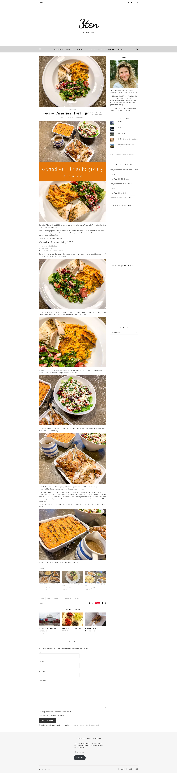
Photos (69, 49)
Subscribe (79, 758)
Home (41, 2)
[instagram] (129, 2)
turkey (77, 598)
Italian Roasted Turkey (49, 246)
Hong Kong (121, 133)
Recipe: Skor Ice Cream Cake (128, 139)
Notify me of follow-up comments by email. (56, 712)
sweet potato (57, 598)
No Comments (80, 118)
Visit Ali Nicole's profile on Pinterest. (122, 155)
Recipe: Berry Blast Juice (71, 628)
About (121, 49)
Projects (91, 49)
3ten (88, 23)
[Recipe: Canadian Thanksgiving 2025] (72, 577)
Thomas (113, 198)
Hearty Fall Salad (47, 248)
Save (98, 603)
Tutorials (58, 49)
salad (48, 598)
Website (42, 671)
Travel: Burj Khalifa (120, 193)
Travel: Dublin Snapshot (122, 179)
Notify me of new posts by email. (52, 715)
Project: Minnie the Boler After (126, 146)
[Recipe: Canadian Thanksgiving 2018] (49, 577)
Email (41, 662)
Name (42, 652)
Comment (42, 681)
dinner (42, 598)
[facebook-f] (131, 2)
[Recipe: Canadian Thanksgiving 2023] (95, 577)
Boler (119, 127)
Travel (111, 49)
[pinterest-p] (134, 2)
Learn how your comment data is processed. (83, 725)
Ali (42, 603)
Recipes (101, 49)
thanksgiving (68, 598)
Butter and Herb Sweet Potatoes (52, 250)
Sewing (80, 49)
